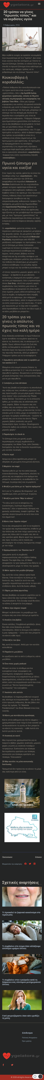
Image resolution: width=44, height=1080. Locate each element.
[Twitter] (12, 1065)
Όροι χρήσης (27, 1041)
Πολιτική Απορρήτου (29, 1037)
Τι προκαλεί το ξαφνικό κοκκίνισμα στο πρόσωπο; (21, 913)
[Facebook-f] (3, 1065)
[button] (39, 4)
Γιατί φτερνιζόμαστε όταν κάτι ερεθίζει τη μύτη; (20, 1017)
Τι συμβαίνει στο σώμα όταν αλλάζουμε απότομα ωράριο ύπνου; (21, 947)
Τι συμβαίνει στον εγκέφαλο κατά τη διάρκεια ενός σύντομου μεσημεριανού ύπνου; (21, 982)
